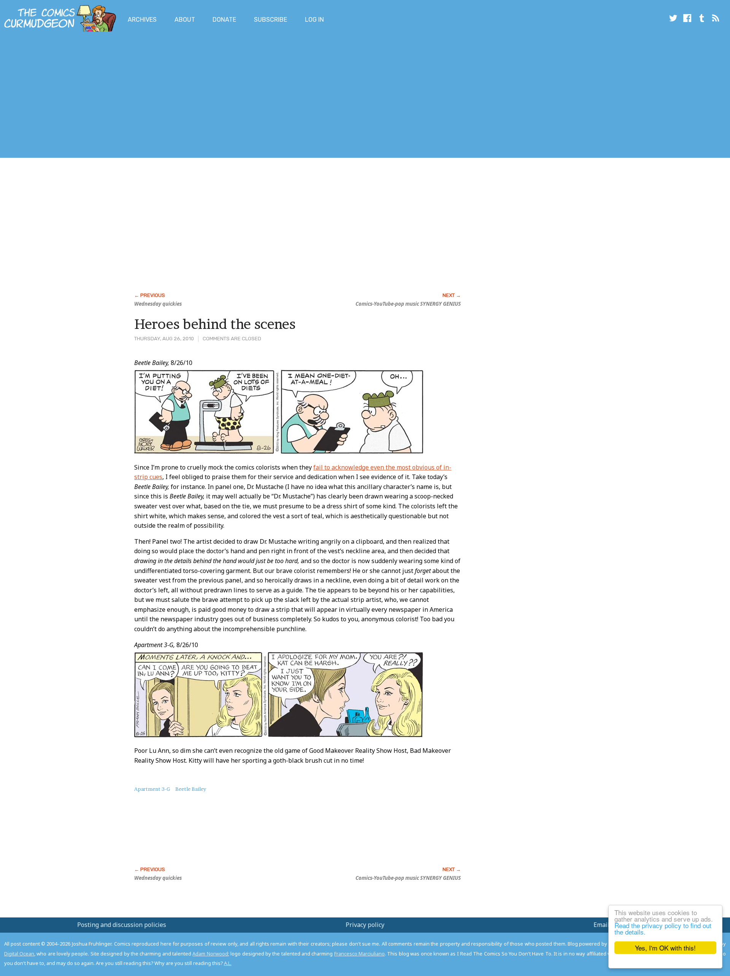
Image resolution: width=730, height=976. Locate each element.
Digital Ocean (19, 953)
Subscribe (270, 19)
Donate (224, 19)
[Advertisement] (138, 96)
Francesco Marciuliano (359, 953)
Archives (142, 19)
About (185, 19)
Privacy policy (365, 924)
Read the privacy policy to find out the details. (662, 928)
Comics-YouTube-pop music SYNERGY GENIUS (408, 303)
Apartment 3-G (152, 789)
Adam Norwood (210, 953)
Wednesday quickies (158, 303)
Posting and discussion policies (121, 924)
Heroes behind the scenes (214, 324)
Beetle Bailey (190, 789)
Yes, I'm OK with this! (665, 947)
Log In (314, 19)
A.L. (228, 963)
